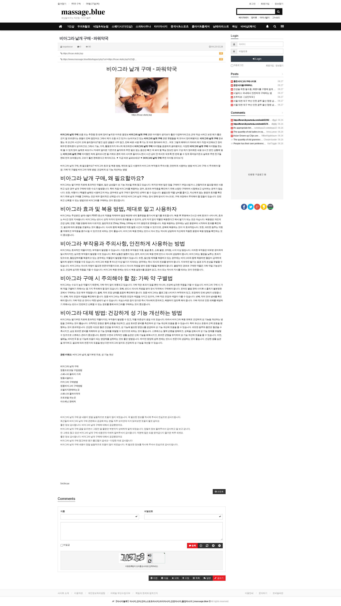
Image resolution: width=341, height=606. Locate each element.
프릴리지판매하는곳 (70, 390)
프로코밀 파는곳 (68, 397)
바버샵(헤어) (248, 26)
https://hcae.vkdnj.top (142, 53)
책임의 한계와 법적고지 (147, 593)
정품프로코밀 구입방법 (71, 370)
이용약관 (78, 593)
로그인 (252, 3)
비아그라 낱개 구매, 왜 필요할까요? (102, 178)
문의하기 (263, 593)
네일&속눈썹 (101, 26)
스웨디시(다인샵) (122, 26)
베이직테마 (243, 17)
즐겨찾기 (62, 3)
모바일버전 (278, 593)
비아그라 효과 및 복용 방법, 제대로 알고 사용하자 (118, 209)
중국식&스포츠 (180, 26)
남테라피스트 (221, 26)
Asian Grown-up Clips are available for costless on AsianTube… (264, 135)
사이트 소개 (63, 593)
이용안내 (249, 593)
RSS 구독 (76, 3)
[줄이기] (219, 545)
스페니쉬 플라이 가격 (70, 374)
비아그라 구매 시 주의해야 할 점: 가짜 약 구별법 (116, 278)
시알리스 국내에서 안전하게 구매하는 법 (252, 93)
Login (258, 58)
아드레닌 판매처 (68, 401)
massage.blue (83, 11)
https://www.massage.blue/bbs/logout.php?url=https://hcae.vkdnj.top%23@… (142, 59)
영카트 (254, 17)
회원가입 (265, 3)
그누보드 (276, 17)
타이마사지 (160, 26)
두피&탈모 (83, 26)
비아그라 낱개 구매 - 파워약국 (141, 69)
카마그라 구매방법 (69, 382)
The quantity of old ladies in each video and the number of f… (263, 132)
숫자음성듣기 (150, 555)
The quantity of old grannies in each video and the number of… (263, 139)
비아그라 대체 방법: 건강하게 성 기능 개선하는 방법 (121, 313)
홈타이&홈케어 (201, 26)
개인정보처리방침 (96, 593)
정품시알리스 (66, 378)
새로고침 (149, 561)
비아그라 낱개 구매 (69, 366)
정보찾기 (279, 3)
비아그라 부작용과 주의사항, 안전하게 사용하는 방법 (122, 243)
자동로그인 (238, 65)
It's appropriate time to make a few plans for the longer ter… (262, 128)
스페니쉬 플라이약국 (70, 393)
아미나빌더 (264, 17)
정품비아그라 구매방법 (71, 386)
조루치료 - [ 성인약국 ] (244, 97)
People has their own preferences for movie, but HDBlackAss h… (264, 143)
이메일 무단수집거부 (120, 593)
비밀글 (66, 545)
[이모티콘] (201, 545)
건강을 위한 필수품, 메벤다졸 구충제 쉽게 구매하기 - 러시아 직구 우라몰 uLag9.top (272, 89)
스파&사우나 (143, 26)
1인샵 (70, 26)
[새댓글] (207, 545)
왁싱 (234, 26)
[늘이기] (213, 545)
